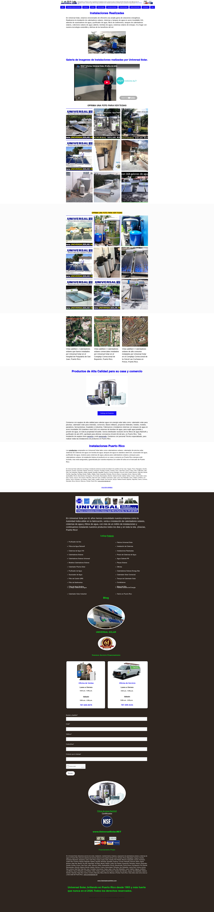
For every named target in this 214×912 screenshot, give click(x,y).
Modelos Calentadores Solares (79, 562)
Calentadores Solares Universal (79, 558)
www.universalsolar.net (104, 481)
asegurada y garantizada (88, 459)
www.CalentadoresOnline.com (106, 881)
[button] (79, 123)
